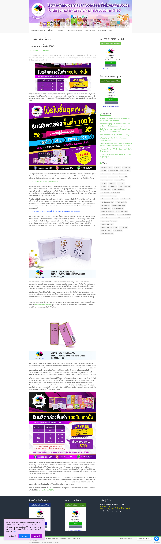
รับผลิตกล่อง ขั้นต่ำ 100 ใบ (42, 46)
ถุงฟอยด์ (104, 186)
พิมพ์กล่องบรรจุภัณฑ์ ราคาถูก (109, 195)
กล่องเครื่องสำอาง (82, 55)
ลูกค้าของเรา (102, 30)
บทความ (47, 50)
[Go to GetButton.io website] (157, 542)
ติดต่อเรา (111, 30)
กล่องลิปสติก (62, 55)
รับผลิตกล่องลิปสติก (122, 202)
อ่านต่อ (14, 531)
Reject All (24, 536)
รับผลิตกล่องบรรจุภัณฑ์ (107, 202)
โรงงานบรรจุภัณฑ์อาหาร (108, 211)
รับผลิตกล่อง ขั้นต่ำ (50, 57)
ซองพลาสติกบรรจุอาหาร (120, 173)
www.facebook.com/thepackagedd (110, 512)
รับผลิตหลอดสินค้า (118, 208)
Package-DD (35, 50)
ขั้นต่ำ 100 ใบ (90, 55)
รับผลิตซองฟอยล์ (106, 208)
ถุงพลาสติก (121, 183)
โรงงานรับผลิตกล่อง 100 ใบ (45, 490)
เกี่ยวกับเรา (51, 30)
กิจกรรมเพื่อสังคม (90, 30)
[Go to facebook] (156, 538)
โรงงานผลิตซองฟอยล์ (124, 218)
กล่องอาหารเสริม (74, 55)
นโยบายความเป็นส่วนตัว (126, 538)
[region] (24, 529)
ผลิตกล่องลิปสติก (106, 189)
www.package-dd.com (106, 510)
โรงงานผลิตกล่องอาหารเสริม (109, 218)
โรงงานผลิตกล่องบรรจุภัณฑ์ (72, 57)
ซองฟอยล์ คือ (124, 177)
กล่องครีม (56, 55)
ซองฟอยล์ (104, 177)
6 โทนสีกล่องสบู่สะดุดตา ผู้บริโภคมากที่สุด (45, 182)
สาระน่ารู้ (60, 30)
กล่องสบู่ (67, 55)
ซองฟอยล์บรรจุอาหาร (107, 180)
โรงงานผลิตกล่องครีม (60, 57)
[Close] (43, 520)
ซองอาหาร (112, 183)
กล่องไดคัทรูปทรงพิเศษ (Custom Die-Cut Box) (114, 135)
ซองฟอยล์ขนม (113, 177)
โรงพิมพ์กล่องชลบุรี (106, 230)
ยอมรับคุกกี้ (37, 536)
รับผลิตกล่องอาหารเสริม (119, 205)
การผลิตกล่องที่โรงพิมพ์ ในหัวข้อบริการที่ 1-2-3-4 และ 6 (56, 211)
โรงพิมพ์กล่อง (124, 227)
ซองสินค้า (104, 183)
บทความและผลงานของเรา (74, 30)
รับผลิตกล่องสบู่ (106, 205)
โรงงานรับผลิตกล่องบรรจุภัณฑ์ (85, 57)
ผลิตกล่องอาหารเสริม (119, 189)
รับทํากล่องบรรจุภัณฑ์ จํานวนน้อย (110, 199)
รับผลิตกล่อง (42, 57)
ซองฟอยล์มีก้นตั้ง (120, 180)
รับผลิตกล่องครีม (126, 199)
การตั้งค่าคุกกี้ (12, 536)
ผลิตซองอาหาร (116, 192)
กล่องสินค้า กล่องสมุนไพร (43, 305)
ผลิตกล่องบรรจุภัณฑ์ (125, 186)
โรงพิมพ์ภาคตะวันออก (49, 60)
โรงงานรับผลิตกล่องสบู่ (107, 224)
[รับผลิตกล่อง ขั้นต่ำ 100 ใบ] (63, 64)
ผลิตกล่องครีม (113, 186)
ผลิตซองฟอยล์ (105, 192)
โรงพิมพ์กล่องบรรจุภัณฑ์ (38, 30)
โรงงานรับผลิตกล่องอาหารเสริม (109, 227)
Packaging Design (48, 55)
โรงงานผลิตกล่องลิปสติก (125, 214)
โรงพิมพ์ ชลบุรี (40, 60)
